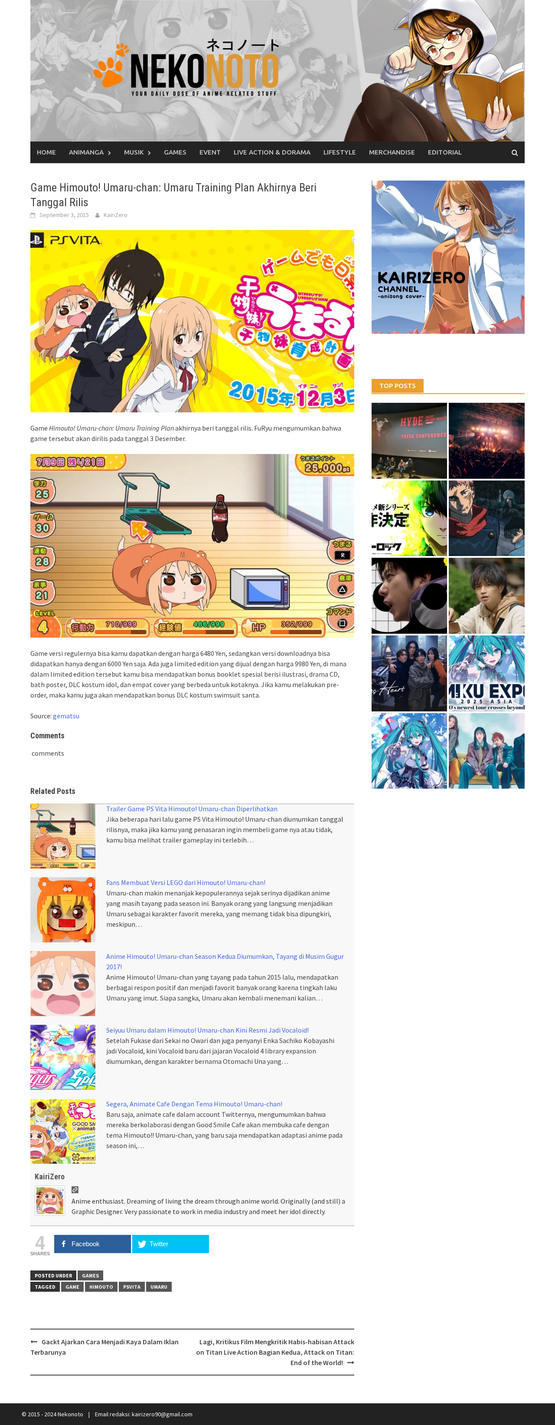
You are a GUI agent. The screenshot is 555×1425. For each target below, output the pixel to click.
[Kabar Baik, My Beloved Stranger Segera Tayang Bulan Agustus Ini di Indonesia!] (487, 596)
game (72, 1286)
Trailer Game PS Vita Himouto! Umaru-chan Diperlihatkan (192, 808)
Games (175, 152)
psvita (131, 1286)
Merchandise (392, 152)
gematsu (66, 715)
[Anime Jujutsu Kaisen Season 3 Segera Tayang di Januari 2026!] (487, 518)
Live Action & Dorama (272, 152)
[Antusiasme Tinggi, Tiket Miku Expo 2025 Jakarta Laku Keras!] (487, 673)
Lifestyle (339, 152)
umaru (158, 1286)
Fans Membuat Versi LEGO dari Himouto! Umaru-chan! (185, 882)
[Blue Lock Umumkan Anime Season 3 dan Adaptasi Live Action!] (409, 518)
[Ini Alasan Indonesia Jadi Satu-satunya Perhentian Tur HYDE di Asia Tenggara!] (409, 441)
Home (46, 152)
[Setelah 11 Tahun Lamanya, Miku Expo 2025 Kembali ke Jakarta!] (409, 751)
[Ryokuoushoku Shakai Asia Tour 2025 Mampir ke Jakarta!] (487, 751)
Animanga (86, 152)
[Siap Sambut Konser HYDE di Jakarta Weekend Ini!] (487, 441)
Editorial (445, 152)
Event (210, 152)
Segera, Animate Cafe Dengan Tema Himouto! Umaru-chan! (194, 1103)
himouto (101, 1286)
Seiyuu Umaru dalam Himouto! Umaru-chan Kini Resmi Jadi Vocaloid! (207, 1030)
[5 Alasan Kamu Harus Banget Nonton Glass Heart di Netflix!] (409, 673)
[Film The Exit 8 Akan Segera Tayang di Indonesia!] (409, 596)
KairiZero (115, 215)
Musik (134, 152)
